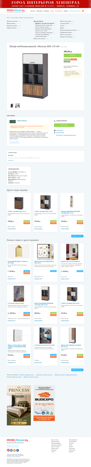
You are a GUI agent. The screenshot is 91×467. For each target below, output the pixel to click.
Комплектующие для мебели (68, 30)
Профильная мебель (66, 32)
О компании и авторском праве (13, 456)
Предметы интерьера (66, 37)
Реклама (71, 446)
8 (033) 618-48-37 (38, 362)
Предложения (72, 450)
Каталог (32, 11)
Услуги (62, 25)
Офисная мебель (11, 28)
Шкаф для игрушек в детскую (31, 377)
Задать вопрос (64, 125)
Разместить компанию (13, 446)
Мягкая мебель (11, 23)
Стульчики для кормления (42, 34)
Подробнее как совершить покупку (14, 463)
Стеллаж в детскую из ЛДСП (44, 345)
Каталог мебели (54, 440)
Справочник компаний (56, 445)
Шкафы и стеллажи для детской (26, 17)
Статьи (52, 451)
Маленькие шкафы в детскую (26, 374)
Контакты (71, 451)
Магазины (39, 11)
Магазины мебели (55, 441)
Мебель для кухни (12, 21)
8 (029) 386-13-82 (12, 279)
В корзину (72, 55)
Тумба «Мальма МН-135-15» (17, 211)
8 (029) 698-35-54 (12, 362)
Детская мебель (14, 17)
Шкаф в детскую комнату (70, 261)
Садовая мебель (64, 23)
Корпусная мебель (12, 25)
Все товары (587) (14, 142)
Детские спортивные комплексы (44, 32)
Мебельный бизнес (75, 11)
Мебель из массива (65, 21)
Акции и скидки (54, 448)
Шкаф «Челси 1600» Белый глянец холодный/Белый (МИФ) (17, 347)
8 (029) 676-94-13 (12, 320)
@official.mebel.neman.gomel (69, 135)
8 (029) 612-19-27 (38, 279)
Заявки (66, 11)
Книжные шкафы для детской (14, 377)
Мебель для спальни (39, 38)
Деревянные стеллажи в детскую (44, 374)
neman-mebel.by (59, 130)
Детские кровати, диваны (42, 27)
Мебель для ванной (65, 34)
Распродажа (58, 11)
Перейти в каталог (77, 236)
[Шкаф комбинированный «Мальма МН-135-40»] (35, 101)
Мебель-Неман (22, 120)
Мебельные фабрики (55, 443)
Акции (52, 11)
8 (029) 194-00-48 (61, 121)
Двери (62, 28)
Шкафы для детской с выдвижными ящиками (65, 374)
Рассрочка (71, 443)
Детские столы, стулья (41, 30)
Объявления (72, 448)
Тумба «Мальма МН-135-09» (43, 211)
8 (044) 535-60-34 (65, 279)
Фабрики (46, 11)
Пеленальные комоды (41, 36)
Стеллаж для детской (16, 303)
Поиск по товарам (55, 446)
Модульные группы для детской (43, 25)
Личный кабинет (72, 441)
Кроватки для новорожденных (43, 29)
